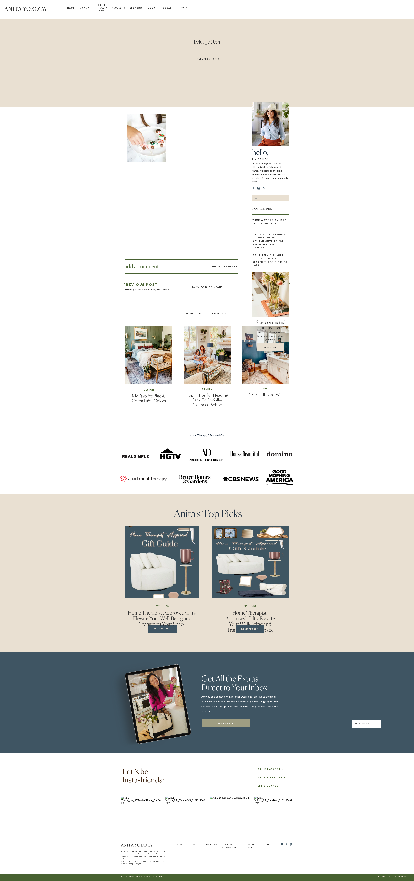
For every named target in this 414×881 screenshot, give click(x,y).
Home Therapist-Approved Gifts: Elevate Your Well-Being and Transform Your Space (162, 618)
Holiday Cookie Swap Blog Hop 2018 (147, 289)
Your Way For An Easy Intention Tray (269, 221)
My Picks (162, 605)
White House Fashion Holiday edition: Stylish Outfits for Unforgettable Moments (268, 241)
